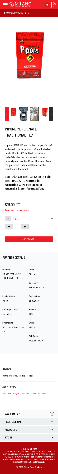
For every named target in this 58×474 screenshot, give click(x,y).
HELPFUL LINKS (13, 421)
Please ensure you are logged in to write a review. (24, 393)
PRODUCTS (11, 429)
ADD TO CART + (29, 239)
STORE (8, 437)
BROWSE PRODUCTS (15, 12)
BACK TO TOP (12, 413)
